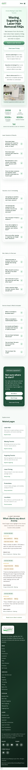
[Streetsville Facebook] (3, 752)
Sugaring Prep (5, 708)
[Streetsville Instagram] (7, 752)
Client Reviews (5, 663)
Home (3, 648)
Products (4, 665)
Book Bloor (14, 393)
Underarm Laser (6, 717)
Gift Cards (4, 668)
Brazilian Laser (5, 715)
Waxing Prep (5, 706)
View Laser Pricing (14, 48)
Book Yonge (14, 398)
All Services (4, 689)
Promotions (5, 653)
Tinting (3, 684)
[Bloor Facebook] (3, 745)
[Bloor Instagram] (7, 745)
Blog (19, 763)
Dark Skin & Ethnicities (7, 722)
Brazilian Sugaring (6, 701)
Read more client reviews (14, 617)
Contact (4, 658)
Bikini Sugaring (5, 703)
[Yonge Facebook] (17, 745)
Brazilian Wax (5, 696)
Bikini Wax (4, 698)
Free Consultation (6, 727)
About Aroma (15, 763)
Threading (4, 682)
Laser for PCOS (5, 725)
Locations (4, 656)
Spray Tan (4, 687)
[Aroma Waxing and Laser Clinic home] (4, 3)
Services (4, 763)
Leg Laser (4, 720)
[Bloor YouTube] (12, 745)
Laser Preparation (6, 729)
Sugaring (4, 679)
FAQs (3, 660)
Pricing (3, 651)
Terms (6, 764)
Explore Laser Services (14, 43)
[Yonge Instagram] (21, 745)
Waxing (3, 677)
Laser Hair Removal (6, 675)
